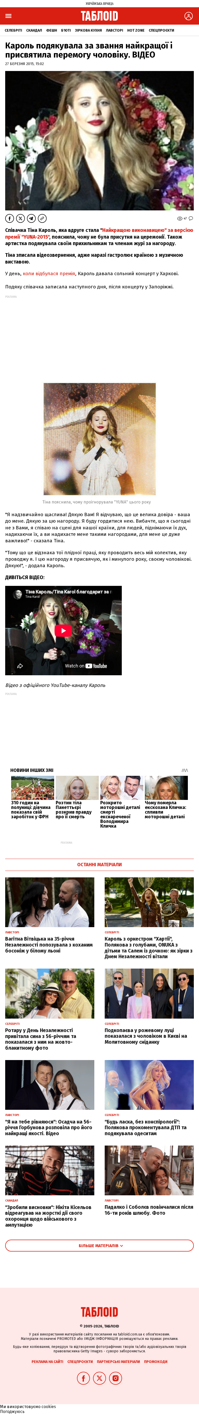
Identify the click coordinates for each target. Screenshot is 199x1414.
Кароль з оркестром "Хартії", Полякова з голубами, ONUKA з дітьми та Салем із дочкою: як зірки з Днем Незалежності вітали (149, 948)
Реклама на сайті (47, 1362)
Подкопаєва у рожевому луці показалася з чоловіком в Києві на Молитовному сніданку (146, 1036)
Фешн (51, 30)
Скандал (34, 30)
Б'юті (66, 30)
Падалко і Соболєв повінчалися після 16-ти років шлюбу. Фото (149, 1210)
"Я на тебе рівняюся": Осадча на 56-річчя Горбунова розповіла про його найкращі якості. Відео (48, 1128)
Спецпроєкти (161, 30)
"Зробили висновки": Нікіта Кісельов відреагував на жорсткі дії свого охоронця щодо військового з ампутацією (48, 1216)
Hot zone (136, 30)
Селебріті (13, 30)
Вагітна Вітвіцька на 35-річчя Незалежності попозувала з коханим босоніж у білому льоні (49, 945)
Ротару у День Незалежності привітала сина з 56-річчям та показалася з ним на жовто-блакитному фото (40, 1039)
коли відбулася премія (48, 273)
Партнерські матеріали (118, 1362)
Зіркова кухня (88, 30)
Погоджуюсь (12, 1411)
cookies (48, 1406)
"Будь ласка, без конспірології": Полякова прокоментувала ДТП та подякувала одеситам (146, 1128)
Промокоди (155, 1362)
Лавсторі (114, 30)
